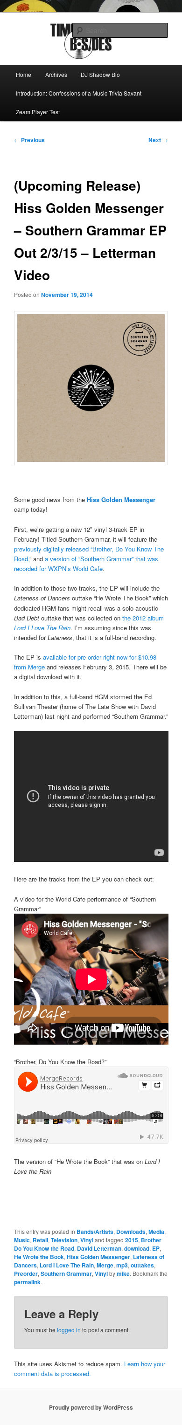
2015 (131, 1240)
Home (23, 74)
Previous (29, 140)
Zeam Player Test (38, 112)
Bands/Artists (95, 1231)
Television (64, 1240)
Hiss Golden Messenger (98, 1257)
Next (158, 140)
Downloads (131, 1231)
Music (22, 1240)
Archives (56, 74)
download (136, 1248)
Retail (40, 1240)
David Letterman (99, 1248)
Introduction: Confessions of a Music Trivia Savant (78, 93)
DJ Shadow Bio (100, 74)
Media (156, 1231)
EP (156, 1248)
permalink (27, 1282)
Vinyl (86, 1240)
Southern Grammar (66, 1273)
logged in (69, 1330)
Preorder (26, 1273)
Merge (105, 1265)
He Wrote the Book (39, 1257)
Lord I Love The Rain (67, 1265)
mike (123, 1273)
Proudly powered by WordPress (91, 1407)
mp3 (122, 1265)
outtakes (142, 1265)
